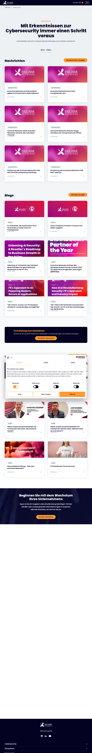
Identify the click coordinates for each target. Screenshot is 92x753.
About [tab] (73, 362)
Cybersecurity (10, 744)
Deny (19, 394)
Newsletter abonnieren (46, 338)
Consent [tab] (19, 362)
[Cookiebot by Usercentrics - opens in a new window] (77, 357)
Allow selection (46, 394)
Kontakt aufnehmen (46, 517)
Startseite (8, 7)
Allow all (72, 394)
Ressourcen (17, 7)
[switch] (35, 386)
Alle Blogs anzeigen (78, 195)
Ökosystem (9, 748)
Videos (48, 50)
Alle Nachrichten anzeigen (75, 60)
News (43, 50)
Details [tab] (46, 362)
